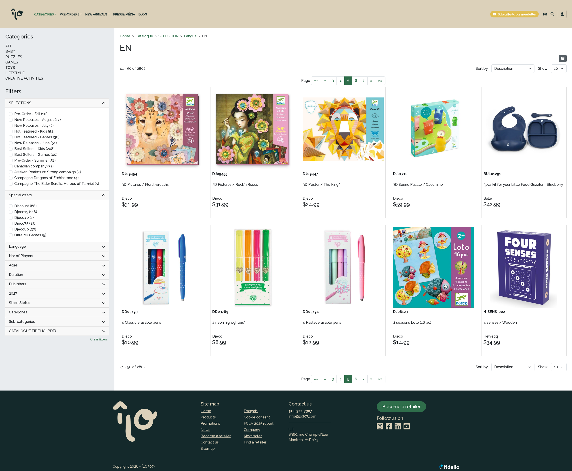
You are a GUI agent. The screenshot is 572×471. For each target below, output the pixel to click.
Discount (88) (25, 206)
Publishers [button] (17, 284)
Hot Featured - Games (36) (36, 137)
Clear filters (99, 339)
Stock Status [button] (19, 303)
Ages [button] (13, 265)
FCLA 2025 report (258, 423)
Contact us (210, 442)
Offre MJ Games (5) (30, 235)
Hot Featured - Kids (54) (34, 131)
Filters (13, 91)
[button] (552, 14)
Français (251, 411)
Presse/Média (124, 14)
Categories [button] (18, 312)
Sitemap (208, 448)
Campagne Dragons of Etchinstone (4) (46, 178)
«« (316, 80)
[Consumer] (563, 58)
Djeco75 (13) (24, 223)
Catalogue (144, 36)
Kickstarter (253, 436)
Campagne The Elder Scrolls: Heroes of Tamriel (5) (56, 184)
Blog (143, 14)
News (205, 430)
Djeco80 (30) (25, 229)
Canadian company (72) (34, 166)
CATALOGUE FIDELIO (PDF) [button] (32, 331)
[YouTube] (407, 427)
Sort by (482, 68)
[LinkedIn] (398, 427)
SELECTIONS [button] (20, 103)
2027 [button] (13, 293)
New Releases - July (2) (34, 125)
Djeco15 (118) (25, 212)
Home (125, 36)
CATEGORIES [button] (44, 14)
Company (252, 430)
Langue (190, 36)
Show (542, 68)
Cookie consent (257, 417)
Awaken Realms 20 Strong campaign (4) (47, 172)
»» (380, 80)
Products (208, 417)
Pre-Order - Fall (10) (30, 114)
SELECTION (168, 36)
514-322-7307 (300, 411)
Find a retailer (255, 442)
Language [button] (17, 246)
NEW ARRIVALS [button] (96, 14)
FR (545, 14)
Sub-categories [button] (22, 321)
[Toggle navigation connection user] (562, 14)
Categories (19, 37)
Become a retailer (216, 436)
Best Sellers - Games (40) (35, 154)
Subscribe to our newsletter (517, 14)
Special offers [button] (20, 195)
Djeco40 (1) (24, 217)
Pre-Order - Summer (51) (35, 160)
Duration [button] (16, 274)
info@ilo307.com (302, 416)
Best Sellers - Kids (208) (34, 149)
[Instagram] (380, 427)
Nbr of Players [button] (21, 256)
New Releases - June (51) (35, 143)
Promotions (210, 423)
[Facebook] (389, 427)
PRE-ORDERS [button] (69, 14)
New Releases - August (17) (37, 120)
